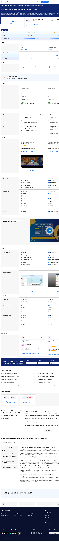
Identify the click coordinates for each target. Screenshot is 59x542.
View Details (23, 49)
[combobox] (52, 363)
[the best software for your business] (5, 2)
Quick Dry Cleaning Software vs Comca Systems (10, 376)
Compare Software (20, 5)
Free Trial (33, 55)
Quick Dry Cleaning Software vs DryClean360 (9, 379)
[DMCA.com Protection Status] (19, 534)
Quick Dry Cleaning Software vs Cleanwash (9, 373)
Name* (27, 360)
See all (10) (32, 291)
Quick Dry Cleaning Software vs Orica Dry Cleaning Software (27, 402)
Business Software (4, 5)
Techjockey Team (26, 483)
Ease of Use (23, 96)
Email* (39, 360)
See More (48, 430)
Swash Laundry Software (38, 476)
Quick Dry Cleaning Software (38, 19)
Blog (38, 1)
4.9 (42, 90)
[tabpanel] (32, 67)
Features (23, 90)
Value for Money (24, 93)
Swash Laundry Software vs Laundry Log (8, 382)
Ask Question (33, 1)
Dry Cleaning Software (12, 5)
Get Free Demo (36, 24)
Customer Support (24, 99)
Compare (28, 1)
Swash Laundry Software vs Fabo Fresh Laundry (10, 385)
